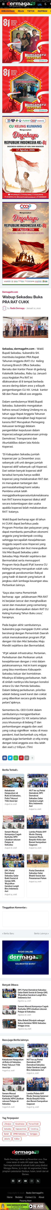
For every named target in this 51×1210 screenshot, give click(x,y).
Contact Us (30, 1197)
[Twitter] (10, 757)
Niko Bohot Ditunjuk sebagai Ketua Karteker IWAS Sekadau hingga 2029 (32, 1023)
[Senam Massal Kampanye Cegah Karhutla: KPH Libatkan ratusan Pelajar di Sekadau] (13, 822)
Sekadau (7, 1129)
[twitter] (19, 1181)
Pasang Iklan (25, 1201)
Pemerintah (34, 1124)
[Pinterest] (21, 757)
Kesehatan (20, 1124)
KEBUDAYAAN (8, 11)
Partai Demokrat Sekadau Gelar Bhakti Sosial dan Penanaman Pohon (37, 874)
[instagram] (31, 1181)
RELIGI (21, 11)
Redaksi (19, 1197)
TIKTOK (30, 11)
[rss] (38, 1181)
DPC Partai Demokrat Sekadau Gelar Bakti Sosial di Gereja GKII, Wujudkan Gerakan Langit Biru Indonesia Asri (12, 881)
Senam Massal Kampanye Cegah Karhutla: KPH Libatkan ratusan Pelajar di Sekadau (13, 838)
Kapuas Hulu (21, 1129)
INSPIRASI (42, 11)
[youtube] (25, 1181)
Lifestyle (7, 1124)
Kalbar (17, 1139)
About (41, 1197)
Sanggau (34, 1134)
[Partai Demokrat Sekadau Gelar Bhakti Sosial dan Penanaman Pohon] (38, 860)
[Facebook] (4, 757)
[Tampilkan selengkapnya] (32, 757)
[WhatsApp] (15, 757)
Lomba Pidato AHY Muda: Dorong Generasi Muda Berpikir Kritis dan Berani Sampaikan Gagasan (37, 838)
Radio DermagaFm (34, 1193)
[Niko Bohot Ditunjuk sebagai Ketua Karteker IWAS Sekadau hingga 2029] (9, 1023)
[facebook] (13, 1181)
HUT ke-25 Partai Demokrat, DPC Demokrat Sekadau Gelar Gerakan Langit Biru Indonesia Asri (37, 798)
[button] (3, 4)
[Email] (26, 757)
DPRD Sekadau (19, 1134)
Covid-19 (34, 1129)
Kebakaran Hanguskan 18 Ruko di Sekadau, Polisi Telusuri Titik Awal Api (13, 795)
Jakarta (7, 1139)
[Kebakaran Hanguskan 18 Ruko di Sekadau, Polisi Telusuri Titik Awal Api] (13, 780)
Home (9, 1197)
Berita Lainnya (40, 933)
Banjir (6, 1134)
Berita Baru (9, 933)
